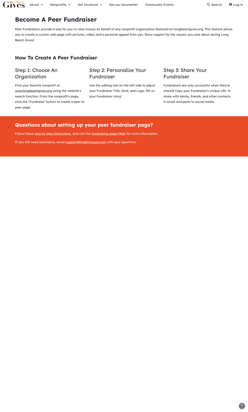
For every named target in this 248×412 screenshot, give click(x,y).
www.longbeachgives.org (33, 91)
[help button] (242, 406)
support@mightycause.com (86, 142)
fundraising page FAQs (109, 134)
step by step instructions (53, 134)
